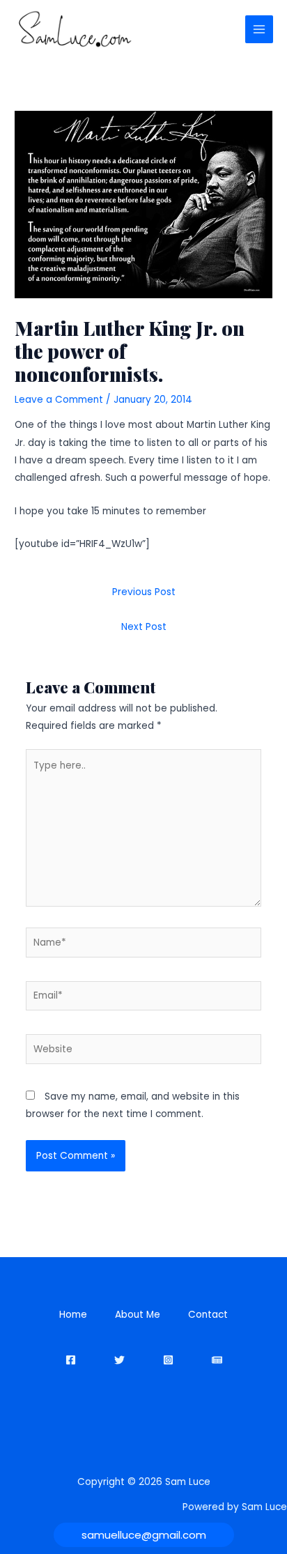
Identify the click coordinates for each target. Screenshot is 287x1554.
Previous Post (144, 592)
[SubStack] (217, 1360)
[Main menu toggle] (259, 29)
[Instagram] (168, 1360)
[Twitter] (119, 1360)
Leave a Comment (59, 399)
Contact (208, 1314)
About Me (137, 1314)
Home (73, 1314)
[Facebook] (70, 1360)
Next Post (143, 626)
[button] (144, 1535)
